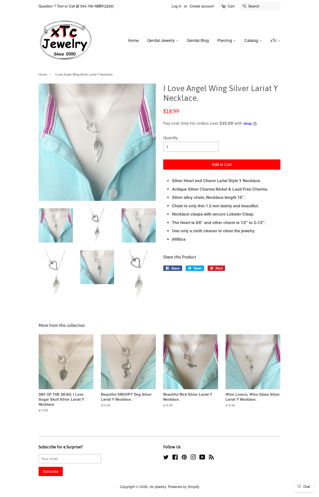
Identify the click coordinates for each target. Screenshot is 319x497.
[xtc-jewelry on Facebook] (175, 457)
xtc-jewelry (158, 486)
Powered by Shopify (183, 486)
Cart (231, 5)
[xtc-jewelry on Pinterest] (184, 457)
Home (133, 40)
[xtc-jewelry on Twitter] (166, 457)
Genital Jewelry (161, 40)
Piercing (225, 40)
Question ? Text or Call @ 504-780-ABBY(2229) (76, 5)
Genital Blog (198, 40)
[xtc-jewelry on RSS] (211, 457)
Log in (176, 5)
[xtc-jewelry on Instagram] (193, 457)
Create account (202, 5)
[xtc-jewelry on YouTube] (202, 457)
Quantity (170, 137)
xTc (274, 40)
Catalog (251, 40)
